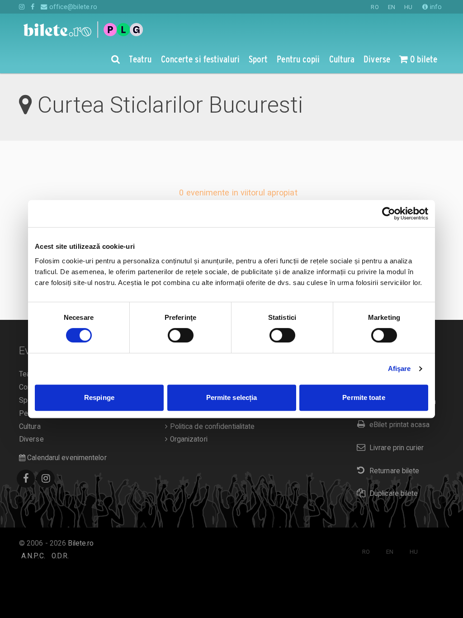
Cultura (30, 427)
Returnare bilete (394, 471)
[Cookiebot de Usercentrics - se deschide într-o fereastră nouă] (388, 213)
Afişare (399, 368)
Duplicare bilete (393, 494)
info (435, 6)
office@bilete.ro (72, 6)
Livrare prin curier (396, 448)
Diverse (31, 439)
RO (374, 7)
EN (391, 7)
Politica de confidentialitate (211, 427)
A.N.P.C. (33, 556)
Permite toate (363, 397)
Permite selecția (231, 397)
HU (408, 7)
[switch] (181, 335)
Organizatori (187, 439)
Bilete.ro (81, 543)
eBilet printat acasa (399, 425)
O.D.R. (60, 556)
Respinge (99, 397)
